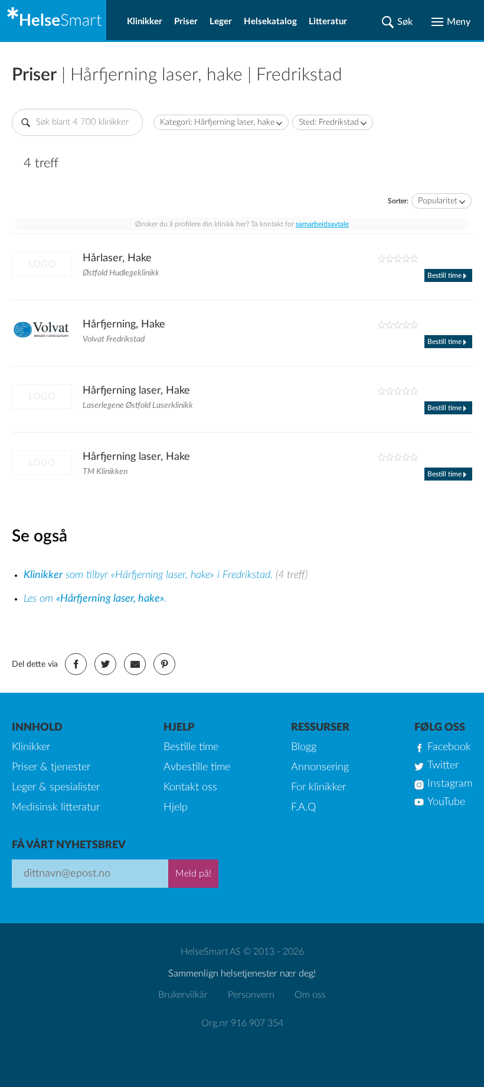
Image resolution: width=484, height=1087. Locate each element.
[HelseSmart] (53, 20)
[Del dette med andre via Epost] (135, 664)
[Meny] (451, 22)
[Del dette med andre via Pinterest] (164, 664)
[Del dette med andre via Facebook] (76, 664)
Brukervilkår (183, 995)
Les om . (95, 598)
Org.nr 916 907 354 (242, 1023)
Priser (186, 21)
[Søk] (397, 22)
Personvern (251, 995)
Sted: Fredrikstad (329, 122)
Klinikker (144, 21)
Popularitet (437, 201)
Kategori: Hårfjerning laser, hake (217, 122)
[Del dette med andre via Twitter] (105, 664)
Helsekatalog (270, 21)
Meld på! (193, 873)
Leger (221, 21)
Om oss (310, 995)
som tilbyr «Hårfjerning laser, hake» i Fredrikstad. (150, 575)
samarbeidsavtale (322, 224)
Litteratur (328, 21)
